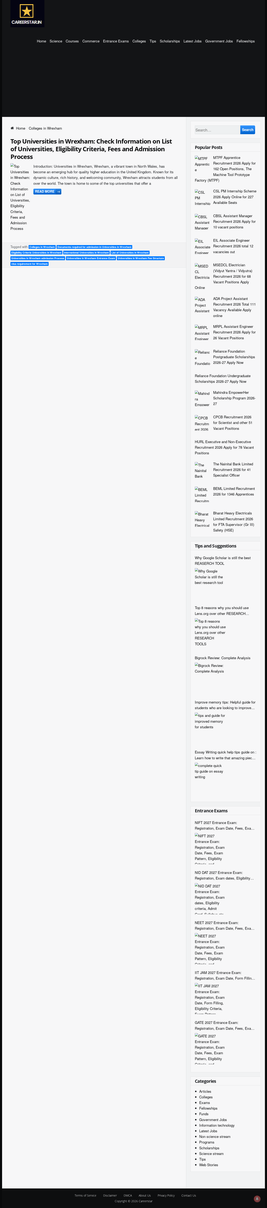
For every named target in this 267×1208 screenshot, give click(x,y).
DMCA (128, 1195)
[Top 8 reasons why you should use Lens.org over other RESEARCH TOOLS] (210, 633)
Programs (206, 1142)
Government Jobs (219, 40)
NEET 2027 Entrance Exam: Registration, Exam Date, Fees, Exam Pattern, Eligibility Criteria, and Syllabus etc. (224, 925)
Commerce (90, 40)
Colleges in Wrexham (42, 247)
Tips (153, 40)
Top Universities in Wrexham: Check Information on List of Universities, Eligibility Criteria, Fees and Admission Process (91, 149)
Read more (47, 191)
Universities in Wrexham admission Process (37, 258)
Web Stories (208, 1164)
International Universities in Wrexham (86, 252)
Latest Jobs (193, 40)
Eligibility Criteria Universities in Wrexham (36, 252)
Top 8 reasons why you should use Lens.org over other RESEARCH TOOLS (222, 610)
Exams (204, 1102)
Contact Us (188, 1195)
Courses (72, 40)
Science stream (211, 1153)
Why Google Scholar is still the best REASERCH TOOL (223, 560)
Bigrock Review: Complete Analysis (223, 657)
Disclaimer (110, 1195)
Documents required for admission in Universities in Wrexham (94, 247)
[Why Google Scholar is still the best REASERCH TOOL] (210, 583)
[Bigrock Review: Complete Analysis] (210, 678)
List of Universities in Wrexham (130, 252)
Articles (205, 1091)
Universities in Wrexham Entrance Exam (91, 258)
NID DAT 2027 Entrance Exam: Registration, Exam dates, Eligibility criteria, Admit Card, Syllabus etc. (222, 875)
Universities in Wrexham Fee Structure (141, 258)
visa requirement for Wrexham (29, 264)
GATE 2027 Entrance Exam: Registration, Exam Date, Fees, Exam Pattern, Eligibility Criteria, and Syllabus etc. (224, 1025)
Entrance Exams (116, 40)
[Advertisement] (133, 86)
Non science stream (214, 1136)
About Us (145, 1195)
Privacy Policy (166, 1195)
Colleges (139, 40)
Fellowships (246, 40)
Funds (204, 1113)
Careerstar (145, 1201)
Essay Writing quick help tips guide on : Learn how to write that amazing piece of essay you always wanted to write (225, 754)
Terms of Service (85, 1195)
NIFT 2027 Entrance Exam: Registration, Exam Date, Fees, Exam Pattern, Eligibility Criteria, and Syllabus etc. (224, 825)
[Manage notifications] (257, 1199)
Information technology (217, 1125)
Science (56, 40)
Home (41, 40)
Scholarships (170, 40)
